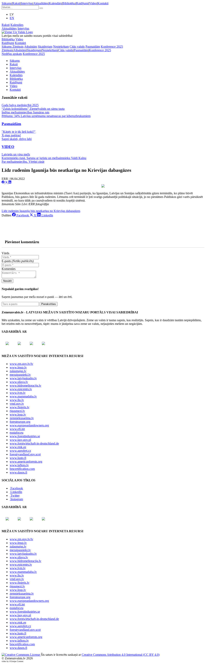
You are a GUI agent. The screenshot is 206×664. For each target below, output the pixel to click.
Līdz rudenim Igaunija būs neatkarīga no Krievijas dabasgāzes (41, 211)
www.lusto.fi (18, 458)
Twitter (15, 495)
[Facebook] (3, 182)
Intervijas (27, 3)
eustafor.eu (16, 432)
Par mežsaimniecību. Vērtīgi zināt (23, 161)
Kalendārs (55, 3)
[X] (6, 182)
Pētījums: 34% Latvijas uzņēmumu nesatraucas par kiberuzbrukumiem (46, 116)
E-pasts (18, 261)
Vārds (5, 253)
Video (93, 3)
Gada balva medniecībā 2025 (20, 105)
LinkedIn (16, 492)
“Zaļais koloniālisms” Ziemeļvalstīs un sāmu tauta (33, 108)
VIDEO (8, 147)
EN (12, 18)
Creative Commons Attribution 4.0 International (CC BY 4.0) (121, 654)
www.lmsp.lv (18, 367)
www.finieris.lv (19, 407)
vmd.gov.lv (17, 403)
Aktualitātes (40, 3)
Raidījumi (82, 3)
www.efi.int (17, 429)
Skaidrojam (45, 46)
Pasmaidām (92, 46)
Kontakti (102, 3)
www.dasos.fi (18, 472)
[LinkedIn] (9, 182)
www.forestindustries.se (25, 436)
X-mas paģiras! (11, 135)
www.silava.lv (19, 382)
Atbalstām (30, 46)
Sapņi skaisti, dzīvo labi (17, 139)
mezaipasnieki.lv (20, 374)
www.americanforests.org (26, 461)
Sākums (7, 3)
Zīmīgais (18, 46)
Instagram (16, 499)
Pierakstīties (48, 304)
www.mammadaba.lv (23, 396)
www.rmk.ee (18, 447)
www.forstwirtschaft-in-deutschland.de (34, 443)
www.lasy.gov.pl (20, 440)
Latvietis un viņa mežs (16, 154)
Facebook (16, 488)
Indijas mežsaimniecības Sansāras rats (25, 112)
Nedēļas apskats (12, 54)
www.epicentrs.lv (21, 389)
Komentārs (8, 269)
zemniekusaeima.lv (22, 418)
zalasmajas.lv (18, 371)
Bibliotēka (68, 3)
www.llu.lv (17, 400)
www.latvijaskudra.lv (23, 378)
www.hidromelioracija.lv (25, 385)
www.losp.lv (18, 414)
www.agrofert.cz (20, 450)
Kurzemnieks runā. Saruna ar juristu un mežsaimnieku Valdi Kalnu (44, 158)
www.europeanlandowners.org (29, 425)
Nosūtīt (7, 280)
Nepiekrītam (61, 46)
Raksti (16, 3)
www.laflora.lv (19, 465)
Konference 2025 (112, 46)
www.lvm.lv (18, 392)
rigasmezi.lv (17, 411)
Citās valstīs (77, 46)
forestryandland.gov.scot (25, 454)
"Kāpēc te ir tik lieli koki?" (19, 131)
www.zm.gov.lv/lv (21, 363)
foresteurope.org (20, 421)
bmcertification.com (22, 468)
